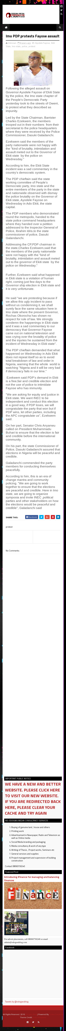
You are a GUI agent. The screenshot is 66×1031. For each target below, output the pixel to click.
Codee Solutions (56, 1014)
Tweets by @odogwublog (17, 1001)
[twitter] (61, 10)
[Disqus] (33, 645)
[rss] (61, 14)
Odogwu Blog (31, 1014)
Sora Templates (39, 1017)
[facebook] (61, 6)
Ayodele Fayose (42, 43)
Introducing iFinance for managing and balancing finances (31, 878)
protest (32, 46)
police (24, 46)
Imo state (16, 46)
